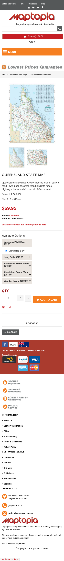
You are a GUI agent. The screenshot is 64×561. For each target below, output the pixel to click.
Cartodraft (14, 215)
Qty (5, 290)
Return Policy (10, 446)
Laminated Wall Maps (18, 74)
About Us (8, 420)
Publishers (9, 473)
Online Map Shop (17, 543)
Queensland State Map (41, 74)
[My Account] (29, 7)
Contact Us (33, 4)
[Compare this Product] (10, 307)
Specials (8, 483)
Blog (43, 4)
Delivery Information (13, 425)
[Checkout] (38, 7)
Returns (7, 462)
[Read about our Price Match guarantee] (32, 64)
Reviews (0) (32, 323)
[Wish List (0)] (33, 7)
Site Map (8, 467)
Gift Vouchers (10, 478)
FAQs (6, 431)
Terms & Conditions (13, 441)
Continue (12, 332)
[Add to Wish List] (3, 307)
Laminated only (16, 250)
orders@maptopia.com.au (21, 513)
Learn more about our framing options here (24, 224)
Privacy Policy (10, 436)
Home (22, 4)
